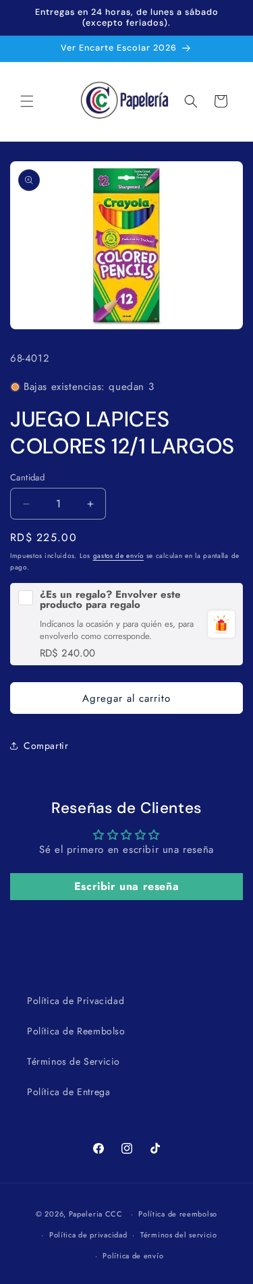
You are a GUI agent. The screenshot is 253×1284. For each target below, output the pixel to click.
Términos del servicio (178, 1234)
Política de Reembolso (76, 1031)
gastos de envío (118, 556)
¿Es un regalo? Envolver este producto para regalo (110, 600)
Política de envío (133, 1255)
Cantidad (27, 477)
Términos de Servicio (73, 1061)
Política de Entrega (68, 1091)
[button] (27, 101)
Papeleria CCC (96, 1213)
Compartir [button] (46, 745)
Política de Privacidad (75, 1000)
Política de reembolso (177, 1213)
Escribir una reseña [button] (126, 886)
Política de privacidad (88, 1234)
